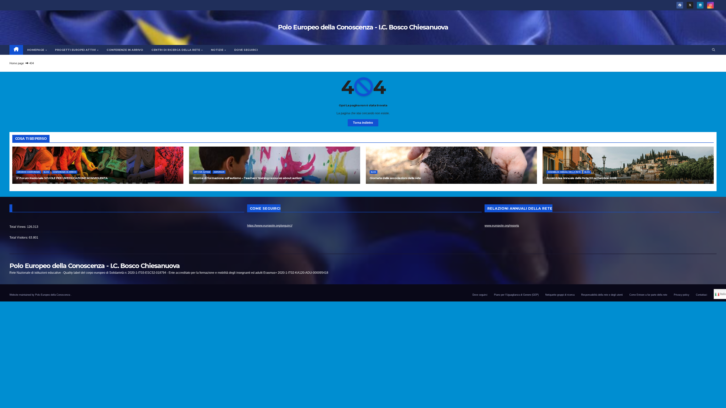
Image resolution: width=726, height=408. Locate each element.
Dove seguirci (246, 50)
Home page (16, 63)
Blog (46, 172)
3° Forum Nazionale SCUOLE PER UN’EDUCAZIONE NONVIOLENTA (61, 178)
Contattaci (701, 294)
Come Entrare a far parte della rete (648, 294)
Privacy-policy (681, 294)
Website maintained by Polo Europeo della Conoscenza (40, 294)
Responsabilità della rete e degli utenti (602, 294)
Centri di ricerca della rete (176, 50)
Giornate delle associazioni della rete (395, 178)
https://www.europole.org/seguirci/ (269, 225)
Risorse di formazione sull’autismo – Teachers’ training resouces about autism (247, 178)
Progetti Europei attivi (76, 50)
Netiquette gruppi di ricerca (560, 294)
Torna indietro (363, 122)
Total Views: (18, 226)
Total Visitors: (19, 237)
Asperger (219, 172)
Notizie (217, 50)
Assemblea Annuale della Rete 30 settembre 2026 (581, 178)
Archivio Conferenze (28, 172)
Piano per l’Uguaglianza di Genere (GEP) (516, 294)
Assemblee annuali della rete (564, 172)
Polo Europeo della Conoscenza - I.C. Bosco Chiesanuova (363, 27)
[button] (713, 49)
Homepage (36, 50)
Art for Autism (202, 172)
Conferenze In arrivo (125, 50)
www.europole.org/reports (502, 225)
